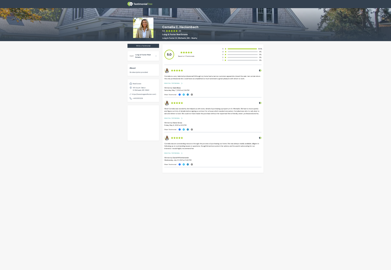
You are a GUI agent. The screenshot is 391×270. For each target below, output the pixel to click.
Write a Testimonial (143, 46)
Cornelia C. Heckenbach (180, 27)
